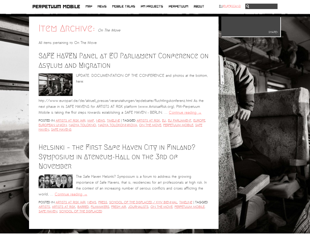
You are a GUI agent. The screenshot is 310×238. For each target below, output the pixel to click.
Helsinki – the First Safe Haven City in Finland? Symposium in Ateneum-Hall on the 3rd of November (117, 156)
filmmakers (100, 206)
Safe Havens (61, 129)
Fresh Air (118, 206)
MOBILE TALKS (123, 6)
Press (102, 202)
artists (44, 206)
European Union (53, 125)
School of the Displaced (80, 211)
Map (89, 6)
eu (164, 120)
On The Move (150, 125)
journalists (138, 206)
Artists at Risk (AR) (70, 120)
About (199, 6)
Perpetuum (178, 6)
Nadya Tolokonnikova (117, 125)
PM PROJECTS (152, 6)
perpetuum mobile (178, 125)
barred (83, 206)
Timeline (113, 120)
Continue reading (185, 112)
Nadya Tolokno (82, 125)
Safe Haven (48, 211)
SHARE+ (273, 32)
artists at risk (148, 120)
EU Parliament (179, 120)
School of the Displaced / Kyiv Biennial (143, 202)
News (102, 6)
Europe (199, 120)
